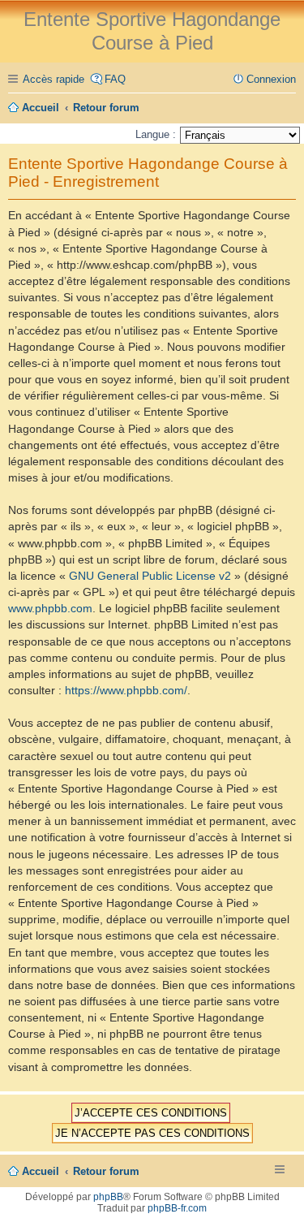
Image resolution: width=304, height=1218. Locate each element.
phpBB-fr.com (177, 1208)
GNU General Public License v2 (150, 575)
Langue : (155, 134)
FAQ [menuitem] (115, 79)
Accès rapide (53, 79)
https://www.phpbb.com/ (126, 690)
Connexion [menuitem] (271, 79)
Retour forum (106, 1171)
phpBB (108, 1197)
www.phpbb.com (50, 608)
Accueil (40, 1171)
